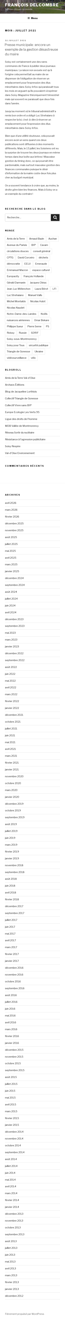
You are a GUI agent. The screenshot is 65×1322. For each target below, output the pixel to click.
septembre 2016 (14, 988)
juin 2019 (10, 837)
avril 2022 (10, 687)
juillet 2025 (11, 544)
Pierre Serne (34, 326)
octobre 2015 (13, 1063)
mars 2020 (11, 790)
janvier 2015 (12, 1124)
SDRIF (34, 332)
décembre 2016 (14, 967)
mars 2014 (11, 1193)
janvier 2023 (12, 646)
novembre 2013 (14, 1220)
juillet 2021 (11, 728)
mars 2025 (11, 564)
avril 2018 (10, 892)
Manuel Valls (35, 295)
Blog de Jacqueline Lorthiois (21, 391)
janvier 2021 (12, 769)
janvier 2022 (12, 708)
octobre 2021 (13, 721)
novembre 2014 (14, 1138)
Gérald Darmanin (16, 282)
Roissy (10, 332)
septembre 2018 (14, 872)
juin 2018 (10, 885)
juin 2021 (10, 735)
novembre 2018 (14, 865)
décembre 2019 (14, 803)
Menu (34, 18)
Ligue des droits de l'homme (21, 419)
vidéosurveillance (16, 357)
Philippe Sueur (15, 326)
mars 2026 (11, 509)
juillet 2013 (11, 1247)
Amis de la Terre (16, 238)
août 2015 (11, 1077)
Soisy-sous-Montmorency (22, 338)
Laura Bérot (41, 288)
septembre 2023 (14, 625)
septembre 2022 (14, 660)
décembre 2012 (14, 1295)
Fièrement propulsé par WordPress (24, 1313)
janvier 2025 (12, 571)
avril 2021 (10, 749)
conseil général (41, 251)
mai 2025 (10, 550)
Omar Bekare (41, 320)
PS (47, 326)
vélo (33, 357)
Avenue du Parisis (17, 245)
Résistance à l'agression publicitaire (25, 439)
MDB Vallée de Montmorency (22, 425)
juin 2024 (10, 605)
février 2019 (12, 851)
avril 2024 (10, 612)
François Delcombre (32, 5)
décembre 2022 (14, 653)
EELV (27, 263)
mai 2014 (10, 1179)
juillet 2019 (11, 831)
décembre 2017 (14, 906)
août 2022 (11, 667)
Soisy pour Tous (15, 345)
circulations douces (18, 251)
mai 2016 (10, 1015)
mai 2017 (10, 933)
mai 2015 (10, 1097)
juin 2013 (10, 1254)
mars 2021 (11, 755)
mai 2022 (10, 680)
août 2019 (11, 824)
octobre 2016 (13, 981)
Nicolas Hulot (38, 301)
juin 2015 (10, 1090)
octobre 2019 (13, 810)
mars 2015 (11, 1111)
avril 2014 (10, 1186)
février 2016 (12, 1036)
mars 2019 (11, 844)
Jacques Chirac (38, 282)
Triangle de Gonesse (18, 351)
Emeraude (41, 263)
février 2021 (12, 762)
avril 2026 (10, 502)
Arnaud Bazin (36, 238)
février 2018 (12, 899)
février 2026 (12, 516)
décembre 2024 (14, 578)
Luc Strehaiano (15, 295)
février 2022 (12, 701)
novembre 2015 (14, 1056)
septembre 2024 (15, 585)
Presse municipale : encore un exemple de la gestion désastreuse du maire (31, 49)
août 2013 (11, 1241)
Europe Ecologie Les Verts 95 (22, 412)
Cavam (44, 245)
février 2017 (12, 954)
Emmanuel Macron (17, 270)
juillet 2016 (11, 1001)
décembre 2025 (14, 523)
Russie (23, 332)
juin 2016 (10, 1008)
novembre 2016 (14, 974)
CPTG (10, 257)
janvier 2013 (12, 1289)
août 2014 (11, 1159)
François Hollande (34, 276)
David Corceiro (26, 257)
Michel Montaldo (16, 301)
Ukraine (38, 351)
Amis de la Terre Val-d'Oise (20, 377)
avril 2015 (10, 1104)
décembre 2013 (14, 1213)
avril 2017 (10, 940)
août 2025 (11, 537)
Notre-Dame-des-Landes (21, 313)
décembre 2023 (14, 619)
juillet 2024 (11, 598)
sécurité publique (38, 345)
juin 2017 (10, 926)
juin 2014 (10, 1172)
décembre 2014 (14, 1131)
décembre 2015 (14, 1049)
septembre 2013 (14, 1234)
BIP (33, 245)
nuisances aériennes (18, 320)
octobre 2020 (13, 783)
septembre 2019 (14, 817)
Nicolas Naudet (15, 307)
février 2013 (12, 1282)
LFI (54, 288)
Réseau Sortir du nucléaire (19, 432)
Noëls (44, 313)
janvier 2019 (12, 858)
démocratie (13, 263)
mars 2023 (11, 639)
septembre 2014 (14, 1152)
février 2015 (12, 1118)
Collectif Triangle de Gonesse (21, 398)
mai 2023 (10, 632)
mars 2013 (11, 1275)
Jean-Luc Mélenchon (18, 288)
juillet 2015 (11, 1083)
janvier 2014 (12, 1207)
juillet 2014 (11, 1166)
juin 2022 (10, 673)
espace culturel (41, 270)
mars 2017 (11, 947)
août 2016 (11, 995)
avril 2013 (10, 1268)
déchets (43, 257)
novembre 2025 (14, 530)
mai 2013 (10, 1261)
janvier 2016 (12, 1043)
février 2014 (12, 1200)
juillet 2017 (11, 920)
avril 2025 (10, 557)
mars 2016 (11, 1029)
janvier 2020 (12, 796)
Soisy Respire (12, 446)
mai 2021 (10, 742)
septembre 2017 (14, 913)
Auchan (52, 238)
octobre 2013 (13, 1227)
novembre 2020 (14, 776)
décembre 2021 (14, 714)
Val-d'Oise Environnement (20, 453)
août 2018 (11, 878)
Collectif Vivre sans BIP (18, 405)
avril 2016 (10, 1022)
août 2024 (11, 591)
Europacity (13, 276)
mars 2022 (11, 694)
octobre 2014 (13, 1145)
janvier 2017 (12, 960)
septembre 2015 (14, 1070)
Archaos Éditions (14, 384)
